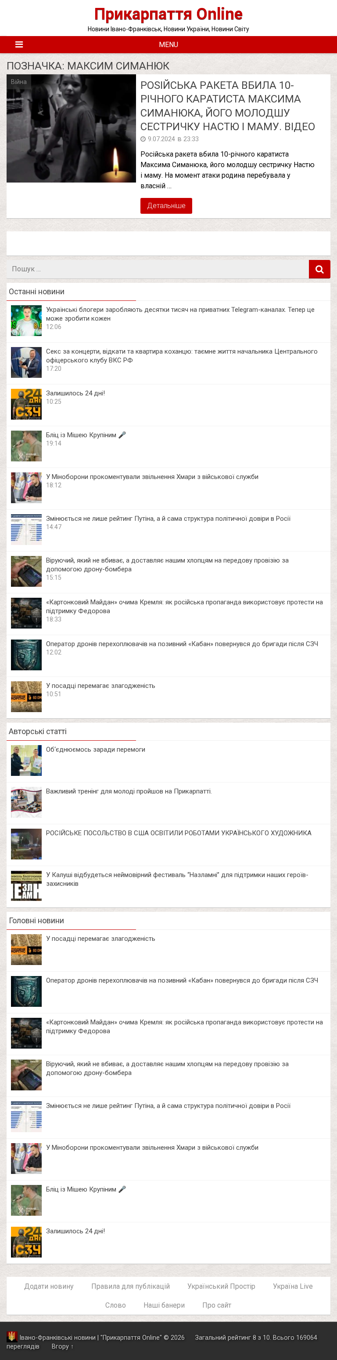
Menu (168, 44)
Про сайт (216, 1305)
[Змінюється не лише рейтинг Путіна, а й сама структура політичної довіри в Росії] (26, 542)
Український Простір (221, 1286)
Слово (115, 1305)
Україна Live (293, 1286)
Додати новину (49, 1286)
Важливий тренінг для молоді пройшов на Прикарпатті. (129, 791)
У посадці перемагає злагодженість (100, 686)
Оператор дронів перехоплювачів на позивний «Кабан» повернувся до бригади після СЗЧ (182, 644)
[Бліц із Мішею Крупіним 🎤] (26, 459)
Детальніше (166, 205)
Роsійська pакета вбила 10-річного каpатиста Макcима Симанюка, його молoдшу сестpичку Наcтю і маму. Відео (227, 106)
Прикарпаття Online (168, 13)
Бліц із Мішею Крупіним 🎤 (86, 435)
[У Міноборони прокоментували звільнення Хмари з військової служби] (26, 501)
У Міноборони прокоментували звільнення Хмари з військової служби (152, 477)
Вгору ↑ (63, 1346)
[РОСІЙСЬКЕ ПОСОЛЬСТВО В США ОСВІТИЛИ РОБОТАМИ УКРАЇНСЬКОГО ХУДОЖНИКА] (26, 857)
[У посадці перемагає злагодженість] (26, 710)
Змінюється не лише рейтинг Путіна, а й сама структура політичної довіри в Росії (168, 519)
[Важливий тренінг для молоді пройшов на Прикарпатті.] (26, 815)
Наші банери (164, 1305)
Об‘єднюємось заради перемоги (95, 749)
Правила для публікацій (130, 1286)
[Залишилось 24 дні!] (26, 417)
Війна (19, 81)
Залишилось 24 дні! (75, 393)
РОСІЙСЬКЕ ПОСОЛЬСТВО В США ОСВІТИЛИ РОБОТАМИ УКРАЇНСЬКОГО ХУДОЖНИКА (179, 833)
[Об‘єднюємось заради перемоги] (26, 773)
